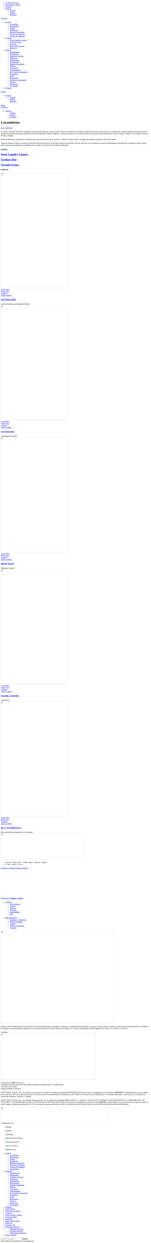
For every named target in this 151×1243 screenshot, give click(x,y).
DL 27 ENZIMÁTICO (11, 828)
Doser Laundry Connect (14, 154)
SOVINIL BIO (7, 432)
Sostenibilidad (15, 912)
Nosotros (8, 902)
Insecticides (14, 84)
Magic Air (13, 48)
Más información (11, 918)
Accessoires (14, 86)
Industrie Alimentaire (17, 64)
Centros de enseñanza (17, 36)
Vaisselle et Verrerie (16, 56)
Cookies (12, 924)
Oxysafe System (15, 42)
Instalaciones (14, 1169)
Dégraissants (14, 54)
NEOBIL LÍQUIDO (10, 696)
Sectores (13, 906)
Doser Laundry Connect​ (18, 40)
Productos (13, 910)
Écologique (14, 74)
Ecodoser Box (8, 159)
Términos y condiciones (18, 920)
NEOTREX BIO (8, 299)
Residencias (14, 30)
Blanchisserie (14, 62)
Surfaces (13, 66)
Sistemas (13, 908)
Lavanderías (14, 24)
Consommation (15, 70)
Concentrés (14, 68)
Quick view (5, 291)
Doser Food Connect (17, 46)
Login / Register (11, 1235)
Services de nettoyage (17, 34)
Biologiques (14, 78)
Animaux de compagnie (18, 80)
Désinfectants (14, 60)
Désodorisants (15, 52)
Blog (11, 914)
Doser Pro (13, 44)
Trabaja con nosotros (17, 926)
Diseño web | (12, 898)
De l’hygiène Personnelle (18, 72)
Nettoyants (13, 58)
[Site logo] (4, 18)
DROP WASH (7, 564)
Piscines (12, 82)
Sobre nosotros (15, 904)
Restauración (14, 26)
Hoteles (12, 28)
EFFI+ (12, 76)
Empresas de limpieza (17, 1165)
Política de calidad (16, 922)
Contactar (13, 928)
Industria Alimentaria (17, 32)
